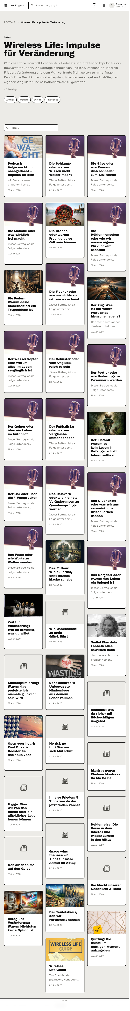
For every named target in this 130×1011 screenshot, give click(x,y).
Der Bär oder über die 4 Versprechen (22, 496)
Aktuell (10, 99)
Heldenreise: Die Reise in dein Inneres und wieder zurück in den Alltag (104, 832)
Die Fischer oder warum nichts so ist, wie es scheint (64, 295)
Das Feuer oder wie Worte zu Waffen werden (20, 558)
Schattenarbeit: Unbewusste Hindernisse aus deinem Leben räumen (62, 690)
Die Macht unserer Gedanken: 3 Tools (106, 887)
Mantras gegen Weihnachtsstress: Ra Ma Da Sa (106, 774)
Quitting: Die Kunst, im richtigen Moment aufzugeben (105, 944)
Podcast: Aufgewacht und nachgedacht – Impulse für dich (21, 169)
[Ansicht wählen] (104, 5)
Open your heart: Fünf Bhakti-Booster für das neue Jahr (21, 749)
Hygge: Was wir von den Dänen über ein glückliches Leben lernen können (23, 812)
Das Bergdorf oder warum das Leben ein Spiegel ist (106, 578)
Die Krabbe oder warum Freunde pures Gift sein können (62, 236)
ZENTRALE (9, 22)
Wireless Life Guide (57, 968)
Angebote (52, 99)
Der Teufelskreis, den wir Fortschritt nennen (64, 916)
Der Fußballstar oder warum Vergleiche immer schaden (61, 432)
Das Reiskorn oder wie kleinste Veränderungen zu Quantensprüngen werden (64, 501)
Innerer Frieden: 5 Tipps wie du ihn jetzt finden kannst (64, 801)
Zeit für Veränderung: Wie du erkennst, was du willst (21, 627)
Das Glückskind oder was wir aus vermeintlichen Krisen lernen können (105, 508)
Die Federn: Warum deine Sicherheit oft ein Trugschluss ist (22, 304)
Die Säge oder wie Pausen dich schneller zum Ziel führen (103, 169)
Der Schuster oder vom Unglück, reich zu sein (64, 362)
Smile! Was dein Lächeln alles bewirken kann (104, 646)
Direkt (37, 99)
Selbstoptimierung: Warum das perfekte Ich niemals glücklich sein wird (23, 690)
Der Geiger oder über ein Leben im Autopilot (21, 430)
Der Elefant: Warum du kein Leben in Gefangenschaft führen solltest (104, 447)
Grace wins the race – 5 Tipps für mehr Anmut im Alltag (62, 857)
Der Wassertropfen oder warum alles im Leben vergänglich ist (23, 364)
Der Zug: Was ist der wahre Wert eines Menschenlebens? (105, 311)
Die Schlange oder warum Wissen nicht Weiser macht (60, 169)
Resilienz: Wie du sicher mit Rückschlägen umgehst (102, 715)
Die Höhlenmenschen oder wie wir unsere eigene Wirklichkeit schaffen (105, 240)
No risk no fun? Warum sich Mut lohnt (60, 747)
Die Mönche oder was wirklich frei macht (21, 234)
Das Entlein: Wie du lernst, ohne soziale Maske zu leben (61, 574)
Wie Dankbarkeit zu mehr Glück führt (62, 632)
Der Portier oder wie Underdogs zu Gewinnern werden (106, 376)
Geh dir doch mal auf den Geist (22, 867)
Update (24, 99)
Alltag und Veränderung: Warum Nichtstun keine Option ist (22, 924)
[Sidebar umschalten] (6, 5)
